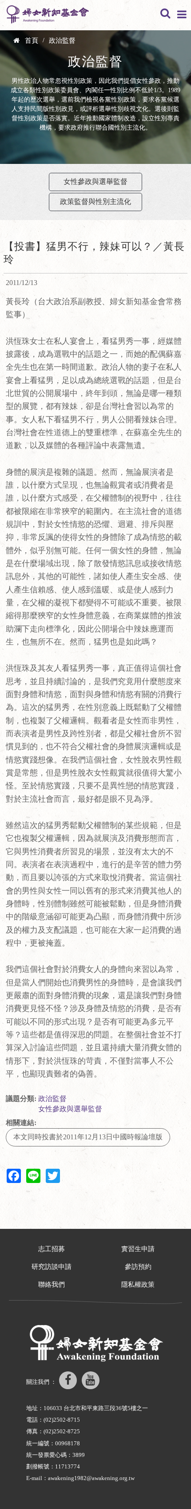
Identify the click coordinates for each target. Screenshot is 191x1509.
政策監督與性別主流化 (95, 201)
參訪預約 (138, 1266)
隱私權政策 (138, 1284)
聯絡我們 (51, 1284)
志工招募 (51, 1248)
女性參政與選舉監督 (95, 181)
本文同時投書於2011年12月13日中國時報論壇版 (88, 1137)
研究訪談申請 (52, 1266)
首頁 (31, 40)
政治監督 (62, 40)
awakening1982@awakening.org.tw (91, 1478)
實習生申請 (138, 1248)
